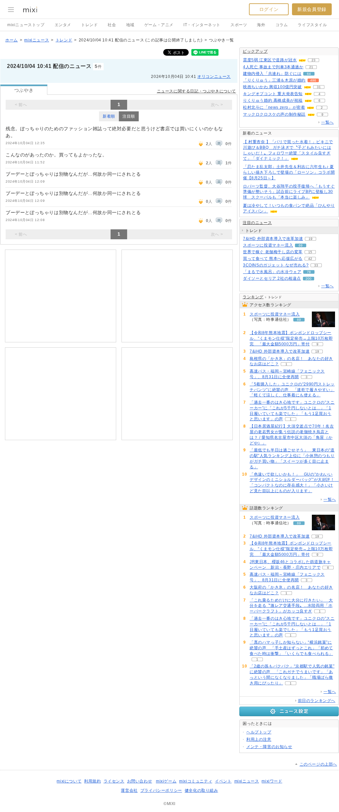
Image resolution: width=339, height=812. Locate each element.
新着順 (109, 116)
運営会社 (129, 790)
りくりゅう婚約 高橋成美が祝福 (273, 100)
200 (309, 278)
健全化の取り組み (201, 790)
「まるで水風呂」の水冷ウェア (272, 271)
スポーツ (238, 25)
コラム (281, 25)
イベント (223, 781)
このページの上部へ (318, 764)
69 (301, 245)
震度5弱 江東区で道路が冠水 (270, 60)
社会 (112, 25)
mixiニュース (36, 40)
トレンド (89, 25)
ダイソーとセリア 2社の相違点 (272, 278)
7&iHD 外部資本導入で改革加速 (273, 238)
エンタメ (63, 25)
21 (311, 67)
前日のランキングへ (316, 700)
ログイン (268, 9)
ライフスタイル (312, 25)
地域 (130, 25)
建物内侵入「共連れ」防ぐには (272, 73)
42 (310, 259)
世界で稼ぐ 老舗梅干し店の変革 (273, 252)
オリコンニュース (214, 76)
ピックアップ (255, 51)
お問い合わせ (139, 781)
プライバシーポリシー (161, 790)
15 (310, 252)
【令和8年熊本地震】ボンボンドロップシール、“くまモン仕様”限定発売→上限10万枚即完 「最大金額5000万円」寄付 (291, 338)
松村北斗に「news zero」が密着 (274, 107)
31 (319, 87)
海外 (261, 25)
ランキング (253, 297)
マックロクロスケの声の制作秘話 (274, 114)
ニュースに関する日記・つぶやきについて (196, 91)
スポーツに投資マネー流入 (268, 245)
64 (309, 74)
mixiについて (69, 781)
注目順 (128, 116)
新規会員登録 (311, 9)
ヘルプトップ (258, 732)
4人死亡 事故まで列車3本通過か (273, 67)
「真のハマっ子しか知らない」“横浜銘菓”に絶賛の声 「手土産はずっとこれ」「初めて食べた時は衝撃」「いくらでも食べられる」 (291, 648)
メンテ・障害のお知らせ (269, 746)
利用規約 (92, 781)
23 (313, 60)
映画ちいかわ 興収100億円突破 (272, 87)
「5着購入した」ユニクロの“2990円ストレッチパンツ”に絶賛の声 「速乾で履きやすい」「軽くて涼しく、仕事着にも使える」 (292, 390)
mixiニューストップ (26, 25)
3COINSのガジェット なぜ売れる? (276, 265)
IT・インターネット (201, 25)
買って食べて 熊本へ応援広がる (273, 258)
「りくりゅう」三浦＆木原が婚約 (274, 80)
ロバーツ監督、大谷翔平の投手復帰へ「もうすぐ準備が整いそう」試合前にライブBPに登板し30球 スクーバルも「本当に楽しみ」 (289, 192)
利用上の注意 (258, 739)
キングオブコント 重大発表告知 (273, 93)
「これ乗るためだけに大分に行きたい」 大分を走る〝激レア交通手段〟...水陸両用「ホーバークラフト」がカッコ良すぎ (291, 606)
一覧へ (327, 122)
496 (313, 80)
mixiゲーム (166, 781)
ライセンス (114, 781)
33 (316, 265)
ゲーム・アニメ (158, 25)
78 (309, 272)
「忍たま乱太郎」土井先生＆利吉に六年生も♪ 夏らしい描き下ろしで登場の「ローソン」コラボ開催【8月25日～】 (289, 172)
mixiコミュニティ (195, 781)
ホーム (11, 40)
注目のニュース (257, 222)
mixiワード (272, 781)
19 (311, 239)
